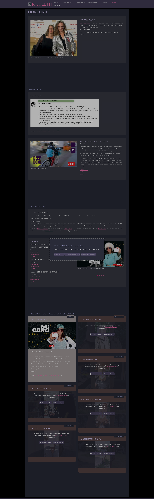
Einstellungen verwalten (88, 254)
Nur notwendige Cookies (73, 254)
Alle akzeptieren (59, 254)
